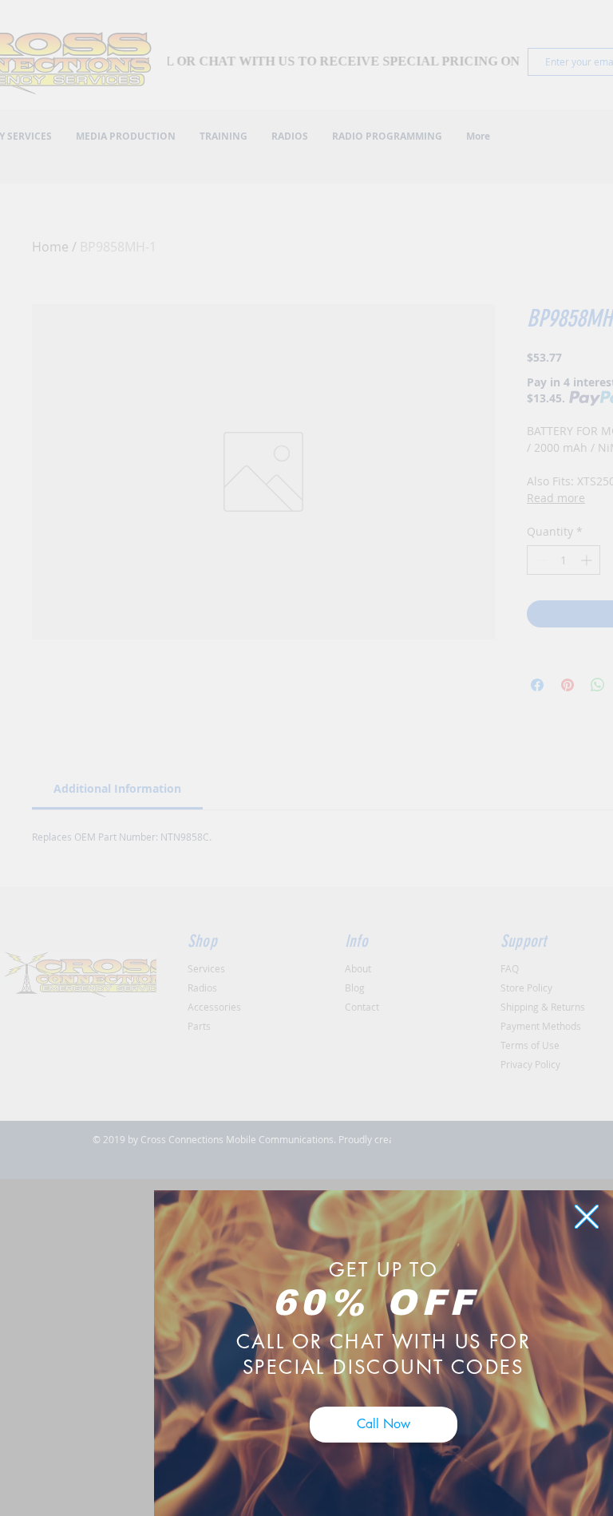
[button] (587, 1217)
